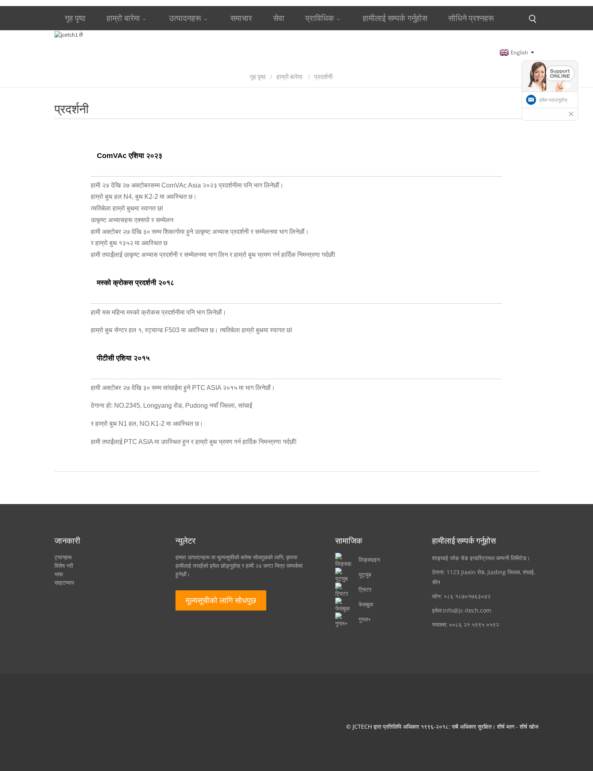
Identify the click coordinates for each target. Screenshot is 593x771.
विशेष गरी (63, 565)
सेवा (278, 18)
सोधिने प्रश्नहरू (471, 18)
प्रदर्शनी (323, 77)
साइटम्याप (64, 582)
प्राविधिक (319, 18)
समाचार (241, 18)
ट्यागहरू (63, 557)
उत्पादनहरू (185, 18)
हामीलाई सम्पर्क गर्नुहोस (395, 18)
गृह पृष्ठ (75, 18)
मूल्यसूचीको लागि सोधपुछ (221, 600)
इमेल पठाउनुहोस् (553, 100)
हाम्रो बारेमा (123, 18)
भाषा (58, 574)
